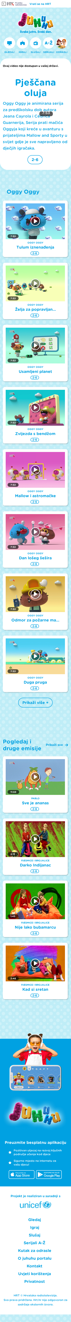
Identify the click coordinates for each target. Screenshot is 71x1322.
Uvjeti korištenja (34, 1274)
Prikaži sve (54, 745)
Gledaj (34, 1219)
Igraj (34, 1227)
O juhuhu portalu (34, 1258)
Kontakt (34, 1266)
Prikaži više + (35, 702)
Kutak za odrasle (34, 1250)
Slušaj (34, 1235)
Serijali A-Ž (34, 1243)
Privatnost (34, 1281)
